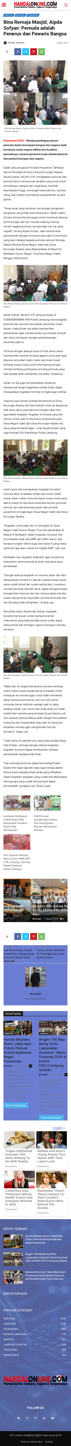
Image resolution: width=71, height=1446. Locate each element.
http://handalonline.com (35, 999)
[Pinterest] (33, 51)
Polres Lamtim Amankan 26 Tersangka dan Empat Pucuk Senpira (51, 954)
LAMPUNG (8, 15)
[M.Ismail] (5, 42)
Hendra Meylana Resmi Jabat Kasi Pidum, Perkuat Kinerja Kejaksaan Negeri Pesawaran (17, 1050)
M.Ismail (29, 42)
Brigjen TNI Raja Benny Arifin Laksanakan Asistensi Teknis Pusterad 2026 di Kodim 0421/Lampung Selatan (53, 1054)
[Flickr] (35, 1418)
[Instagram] (44, 1418)
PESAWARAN (33, 15)
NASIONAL (20, 15)
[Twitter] (25, 51)
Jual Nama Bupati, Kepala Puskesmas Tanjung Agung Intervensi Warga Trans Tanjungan (18, 956)
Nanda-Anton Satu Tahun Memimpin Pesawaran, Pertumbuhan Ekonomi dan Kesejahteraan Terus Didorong (45, 1275)
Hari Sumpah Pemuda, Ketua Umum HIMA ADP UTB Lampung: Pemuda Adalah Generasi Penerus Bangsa (16, 862)
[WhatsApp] (41, 51)
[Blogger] (18, 1418)
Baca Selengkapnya (16, 1105)
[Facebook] (17, 51)
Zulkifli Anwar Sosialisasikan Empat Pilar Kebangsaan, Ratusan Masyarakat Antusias (45, 823)
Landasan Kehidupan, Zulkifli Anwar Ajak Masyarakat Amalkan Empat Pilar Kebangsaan (15, 823)
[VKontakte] (52, 1418)
